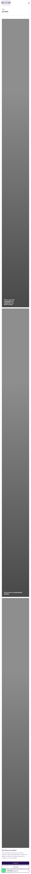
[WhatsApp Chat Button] (3, 870)
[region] (15, 861)
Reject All (15, 871)
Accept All (15, 863)
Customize (15, 867)
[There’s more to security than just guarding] (15, 452)
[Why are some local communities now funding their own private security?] (15, 163)
